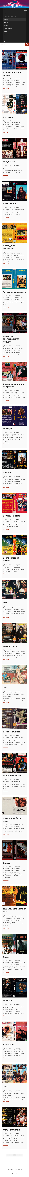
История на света (11, 516)
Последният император (9, 247)
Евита (6, 957)
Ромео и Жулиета (11, 732)
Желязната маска (11, 1130)
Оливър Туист (10, 646)
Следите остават (8, 28)
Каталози (6, 25)
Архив (5, 41)
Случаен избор (8, 13)
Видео (5, 31)
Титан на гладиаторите (14, 292)
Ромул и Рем (9, 161)
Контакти (6, 37)
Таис (5, 687)
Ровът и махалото (12, 776)
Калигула (7, 428)
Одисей (7, 863)
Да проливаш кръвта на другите (13, 385)
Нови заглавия (7, 9)
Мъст (5, 602)
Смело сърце (9, 204)
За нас (5, 34)
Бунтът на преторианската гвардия (11, 339)
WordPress (21, 1168)
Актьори (6, 22)
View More (6, 88)
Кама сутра (8, 1044)
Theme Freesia (14, 1168)
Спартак (7, 472)
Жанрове (6, 19)
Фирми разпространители (10, 16)
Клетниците (9, 117)
